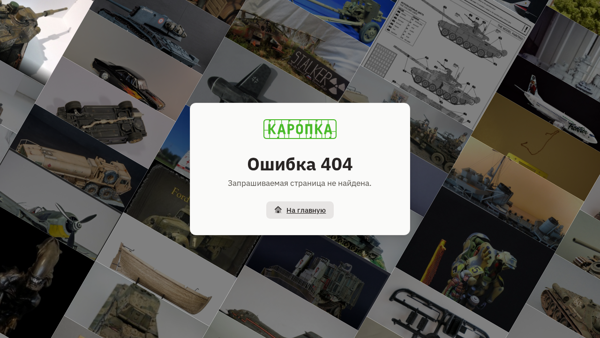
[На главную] (300, 129)
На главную (306, 210)
